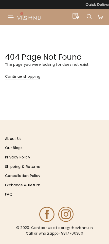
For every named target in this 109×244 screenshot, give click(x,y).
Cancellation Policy (23, 175)
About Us (13, 138)
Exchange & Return (22, 185)
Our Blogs (14, 147)
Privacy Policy (17, 157)
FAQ (8, 194)
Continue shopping (22, 76)
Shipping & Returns (22, 166)
